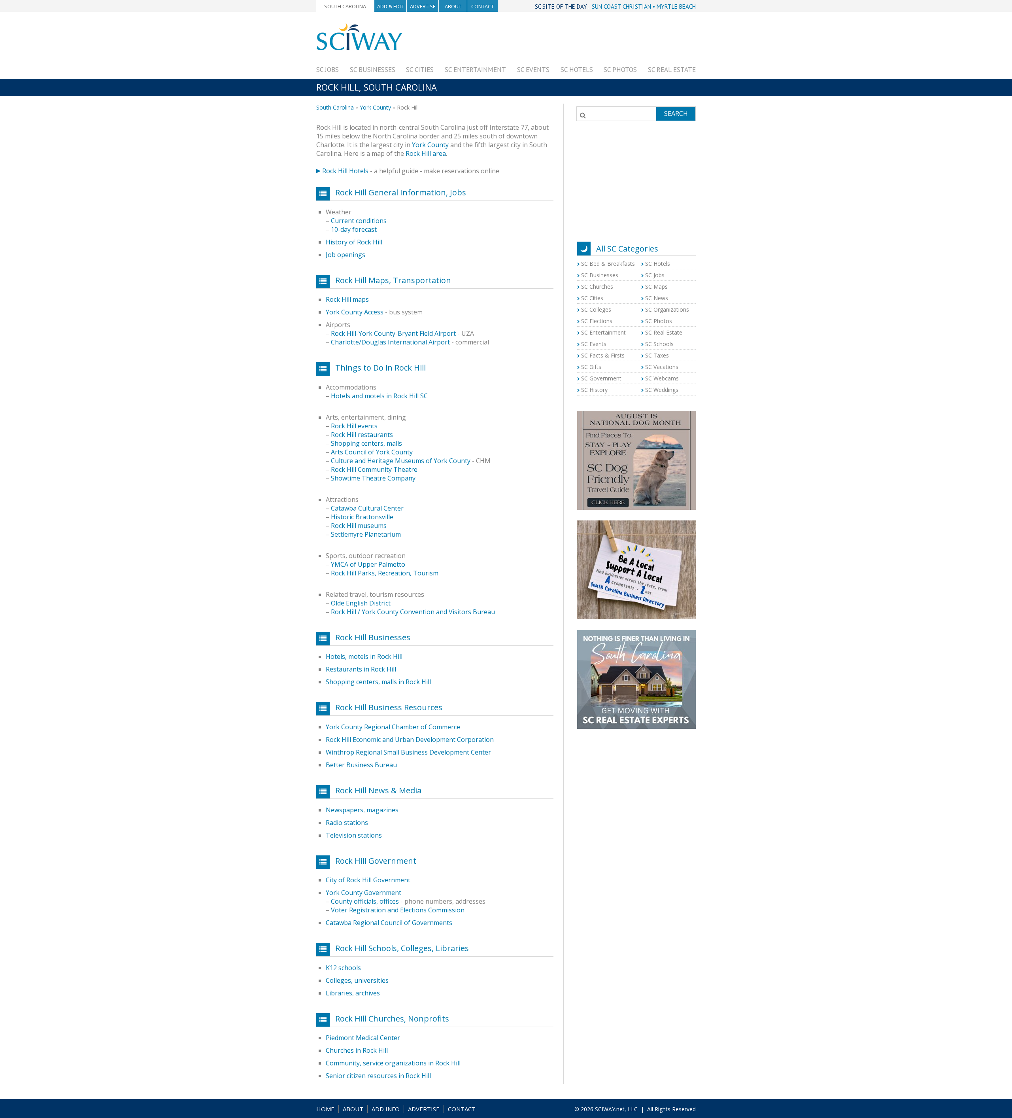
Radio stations (347, 822)
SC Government (601, 378)
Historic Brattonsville (362, 517)
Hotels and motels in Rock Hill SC (379, 396)
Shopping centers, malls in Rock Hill (378, 681)
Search (676, 113)
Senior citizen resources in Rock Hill (378, 1075)
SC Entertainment (475, 69)
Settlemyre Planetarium (366, 534)
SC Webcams (662, 378)
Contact (482, 6)
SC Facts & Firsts (603, 355)
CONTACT (462, 1109)
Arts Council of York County (372, 452)
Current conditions (359, 220)
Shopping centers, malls (366, 443)
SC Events (533, 69)
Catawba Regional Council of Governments (389, 922)
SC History (594, 389)
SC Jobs (327, 69)
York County (375, 107)
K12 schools (343, 967)
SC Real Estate (672, 69)
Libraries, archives (353, 993)
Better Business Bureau (361, 764)
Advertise (423, 6)
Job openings (345, 254)
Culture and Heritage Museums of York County (400, 460)
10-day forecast (354, 229)
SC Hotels (577, 69)
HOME (325, 1109)
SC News (656, 298)
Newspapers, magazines (362, 810)
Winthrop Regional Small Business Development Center (408, 752)
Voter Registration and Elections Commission (397, 910)
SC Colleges (596, 309)
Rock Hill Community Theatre (374, 469)
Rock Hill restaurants (362, 434)
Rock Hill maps (347, 299)
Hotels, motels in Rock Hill (364, 656)
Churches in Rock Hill (357, 1050)
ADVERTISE (424, 1109)
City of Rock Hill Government (368, 880)
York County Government (363, 892)
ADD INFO (386, 1109)
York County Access (354, 312)
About (453, 6)
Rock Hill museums (359, 525)
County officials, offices (365, 901)
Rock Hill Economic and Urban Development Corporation (410, 739)
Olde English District (361, 603)
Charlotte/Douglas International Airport (390, 342)
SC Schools (659, 344)
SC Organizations (667, 309)
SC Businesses (372, 69)
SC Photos (620, 69)
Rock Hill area (426, 153)
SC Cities (420, 69)
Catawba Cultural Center (367, 508)
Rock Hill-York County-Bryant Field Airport (394, 333)
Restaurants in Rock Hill (361, 669)
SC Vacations (661, 367)
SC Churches (597, 286)
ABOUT (353, 1109)
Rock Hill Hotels (345, 170)
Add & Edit (390, 6)
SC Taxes (657, 355)
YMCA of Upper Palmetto (368, 564)
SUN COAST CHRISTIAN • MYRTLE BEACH (644, 6)
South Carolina (345, 6)
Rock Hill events (354, 426)
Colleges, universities (357, 980)
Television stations (354, 835)
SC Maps (656, 286)
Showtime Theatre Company (373, 478)
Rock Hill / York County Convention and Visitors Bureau (413, 611)
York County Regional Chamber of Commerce (393, 727)
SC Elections (596, 321)
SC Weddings (661, 389)
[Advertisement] (552, 40)
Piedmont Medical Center (363, 1037)
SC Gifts (591, 367)
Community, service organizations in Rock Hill (393, 1063)
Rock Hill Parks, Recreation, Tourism (384, 573)
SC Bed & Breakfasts (608, 263)
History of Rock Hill (354, 242)
